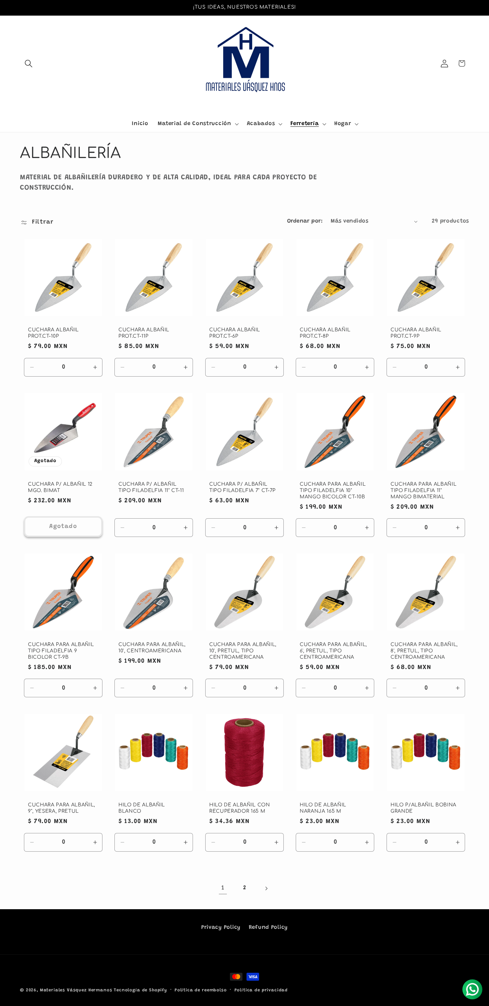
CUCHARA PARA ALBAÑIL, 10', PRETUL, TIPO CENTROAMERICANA (242, 651)
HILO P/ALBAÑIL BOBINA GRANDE (423, 808)
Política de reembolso (201, 990)
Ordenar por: (305, 221)
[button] (29, 63)
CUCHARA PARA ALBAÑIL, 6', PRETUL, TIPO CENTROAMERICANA (333, 651)
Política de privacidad (261, 990)
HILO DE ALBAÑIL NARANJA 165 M (323, 808)
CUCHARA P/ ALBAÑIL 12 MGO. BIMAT (60, 487)
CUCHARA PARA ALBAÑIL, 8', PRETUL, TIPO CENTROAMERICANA (424, 651)
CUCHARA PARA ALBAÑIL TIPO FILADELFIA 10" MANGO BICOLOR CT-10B (333, 490)
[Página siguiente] (266, 888)
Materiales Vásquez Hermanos (76, 990)
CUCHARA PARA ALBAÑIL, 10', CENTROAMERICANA (152, 648)
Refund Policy (268, 927)
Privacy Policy (221, 927)
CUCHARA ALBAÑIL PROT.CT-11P (143, 333)
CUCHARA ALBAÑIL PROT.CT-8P (325, 333)
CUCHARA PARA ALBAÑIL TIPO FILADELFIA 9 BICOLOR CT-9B (61, 651)
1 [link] (223, 888)
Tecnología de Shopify (140, 990)
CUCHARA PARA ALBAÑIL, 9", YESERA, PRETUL (61, 808)
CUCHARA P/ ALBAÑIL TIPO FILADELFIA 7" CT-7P (242, 487)
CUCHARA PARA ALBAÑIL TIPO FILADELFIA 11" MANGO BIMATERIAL (423, 490)
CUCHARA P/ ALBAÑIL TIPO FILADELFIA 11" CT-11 (151, 487)
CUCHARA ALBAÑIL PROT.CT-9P (416, 333)
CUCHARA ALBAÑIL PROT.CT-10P (53, 333)
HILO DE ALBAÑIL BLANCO (141, 808)
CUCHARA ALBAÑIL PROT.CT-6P (234, 333)
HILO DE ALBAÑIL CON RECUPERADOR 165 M (239, 808)
